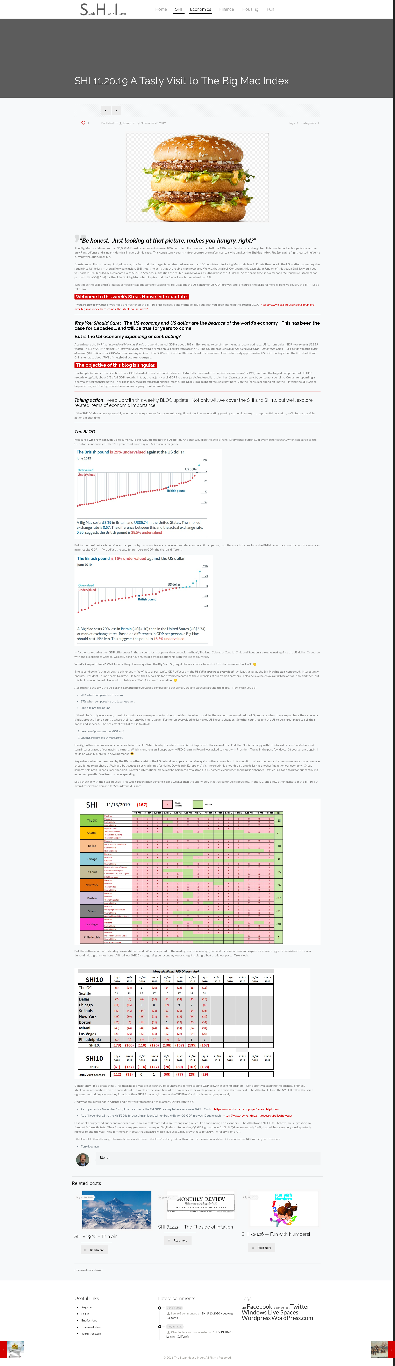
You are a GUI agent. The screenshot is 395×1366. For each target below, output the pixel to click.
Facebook (259, 1306)
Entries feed (89, 1320)
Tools (287, 1307)
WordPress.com (292, 1317)
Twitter (300, 1306)
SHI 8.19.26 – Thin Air (95, 1236)
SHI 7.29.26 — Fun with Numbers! (276, 1234)
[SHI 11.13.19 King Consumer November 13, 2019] (12, 1349)
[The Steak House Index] (102, 9)
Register (87, 1307)
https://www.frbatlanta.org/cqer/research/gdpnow (246, 1109)
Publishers (278, 1307)
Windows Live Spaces (270, 1312)
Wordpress (256, 1317)
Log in (85, 1313)
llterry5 (127, 123)
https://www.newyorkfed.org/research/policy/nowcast (257, 1115)
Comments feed (91, 1327)
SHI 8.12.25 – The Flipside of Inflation (195, 1227)
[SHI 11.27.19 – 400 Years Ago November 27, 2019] (383, 1349)
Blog (244, 1307)
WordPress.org (91, 1333)
